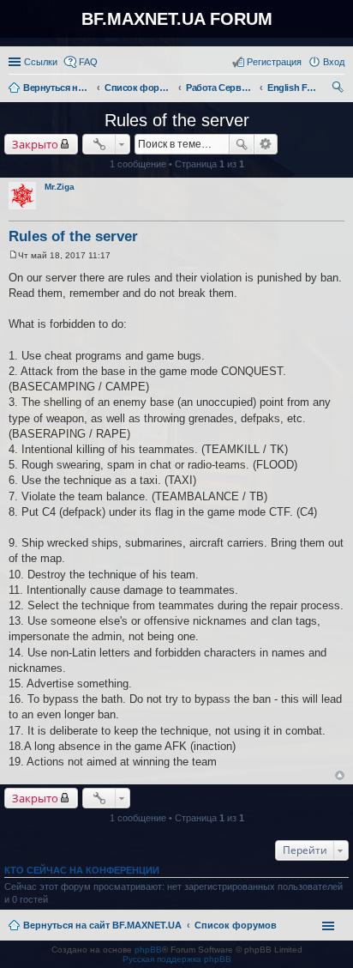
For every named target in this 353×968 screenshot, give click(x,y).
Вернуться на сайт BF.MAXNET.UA (102, 925)
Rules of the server (177, 120)
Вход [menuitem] (333, 62)
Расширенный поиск (266, 144)
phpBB (148, 949)
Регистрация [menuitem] (274, 62)
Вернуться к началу (339, 775)
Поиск (241, 144)
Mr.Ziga (60, 186)
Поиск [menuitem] (339, 89)
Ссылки (40, 62)
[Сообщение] (13, 255)
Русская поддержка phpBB (177, 959)
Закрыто (35, 144)
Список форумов (235, 925)
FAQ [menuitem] (88, 62)
